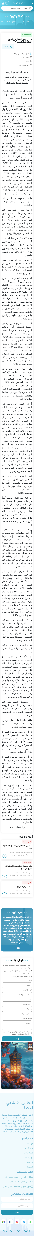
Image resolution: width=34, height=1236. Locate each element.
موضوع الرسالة (27, 1018)
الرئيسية (26, 21)
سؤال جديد (29, 1157)
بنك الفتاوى (29, 1148)
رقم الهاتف (29, 1009)
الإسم (30, 980)
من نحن (30, 1162)
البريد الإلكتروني (27, 990)
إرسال (17, 1039)
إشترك (17, 1212)
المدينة (30, 999)
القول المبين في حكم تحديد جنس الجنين (17, 1177)
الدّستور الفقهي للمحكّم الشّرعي (19, 1181)
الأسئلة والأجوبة (13, 21)
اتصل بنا (30, 1166)
